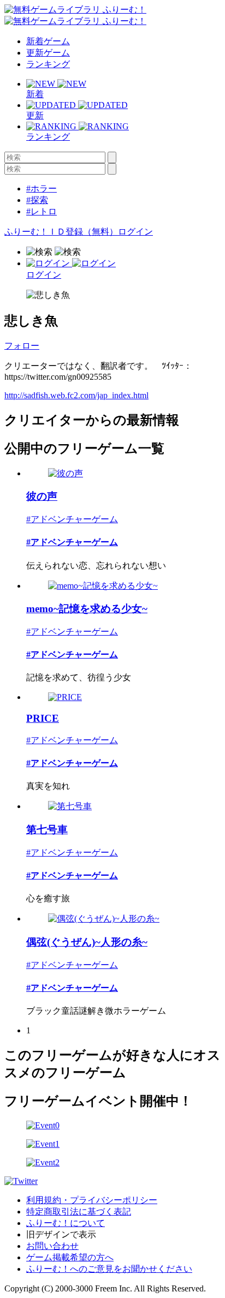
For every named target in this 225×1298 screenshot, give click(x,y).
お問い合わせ (52, 1246)
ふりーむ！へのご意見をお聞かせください (109, 1268)
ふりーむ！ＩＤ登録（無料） (61, 231)
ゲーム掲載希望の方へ (70, 1257)
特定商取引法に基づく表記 (78, 1211)
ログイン (135, 231)
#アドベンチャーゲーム (72, 519)
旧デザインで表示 (61, 1234)
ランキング (48, 64)
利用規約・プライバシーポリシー (91, 1200)
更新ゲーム (48, 52)
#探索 (37, 200)
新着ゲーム (48, 41)
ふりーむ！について (65, 1223)
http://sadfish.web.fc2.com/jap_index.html (76, 395)
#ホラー (41, 188)
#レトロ (41, 211)
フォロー (21, 345)
